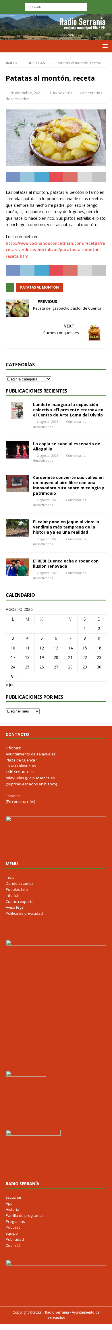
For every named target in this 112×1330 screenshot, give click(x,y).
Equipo (12, 1233)
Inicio (10, 877)
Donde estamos (20, 883)
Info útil (12, 895)
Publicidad (15, 1239)
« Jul (9, 684)
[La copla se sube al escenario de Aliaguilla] (17, 450)
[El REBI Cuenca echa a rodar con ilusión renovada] (17, 567)
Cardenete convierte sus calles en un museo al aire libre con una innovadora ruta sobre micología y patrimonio (68, 485)
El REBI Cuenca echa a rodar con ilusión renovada (66, 563)
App (9, 1203)
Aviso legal (15, 907)
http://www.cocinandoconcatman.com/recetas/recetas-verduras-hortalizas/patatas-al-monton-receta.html (55, 249)
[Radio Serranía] (56, 36)
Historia (12, 1209)
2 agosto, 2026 (47, 421)
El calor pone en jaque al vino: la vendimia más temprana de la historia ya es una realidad (66, 527)
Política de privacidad (24, 913)
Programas (15, 1221)
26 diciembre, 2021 (26, 92)
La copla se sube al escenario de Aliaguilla (66, 446)
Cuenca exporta (20, 901)
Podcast (13, 1227)
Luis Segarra (61, 92)
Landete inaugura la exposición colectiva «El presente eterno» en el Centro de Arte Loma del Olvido (68, 410)
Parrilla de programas (25, 1215)
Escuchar (14, 1197)
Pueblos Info (17, 889)
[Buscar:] (56, 6)
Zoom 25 (13, 1245)
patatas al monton (39, 287)
